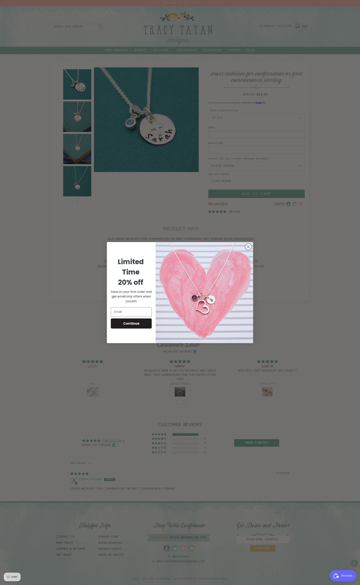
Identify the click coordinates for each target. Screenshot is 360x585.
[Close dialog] (248, 247)
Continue (131, 323)
